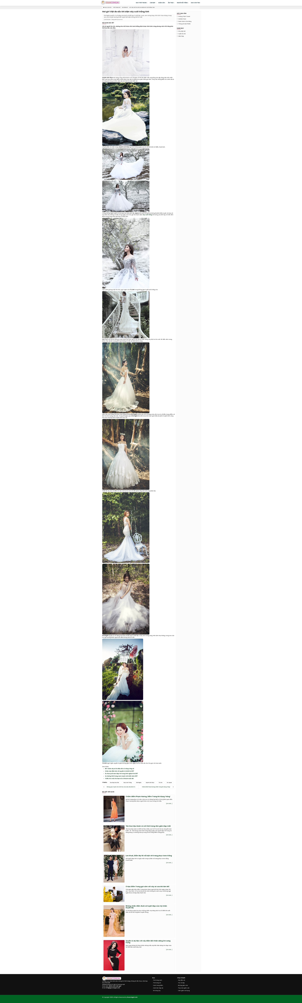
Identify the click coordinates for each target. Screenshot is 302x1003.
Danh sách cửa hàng (185, 21)
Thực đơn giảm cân (183, 988)
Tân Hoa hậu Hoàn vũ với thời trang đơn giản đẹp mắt (148, 826)
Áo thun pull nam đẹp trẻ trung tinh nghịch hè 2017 (121, 773)
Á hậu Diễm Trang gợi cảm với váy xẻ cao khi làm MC (147, 886)
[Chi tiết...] (169, 803)
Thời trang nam (157, 980)
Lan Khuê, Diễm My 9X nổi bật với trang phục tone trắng (149, 856)
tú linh (160, 782)
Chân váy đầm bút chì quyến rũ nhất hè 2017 (119, 771)
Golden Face (182, 19)
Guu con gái (108, 7)
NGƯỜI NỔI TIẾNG (182, 2)
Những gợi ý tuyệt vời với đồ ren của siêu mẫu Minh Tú (121, 786)
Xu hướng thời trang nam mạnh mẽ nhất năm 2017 (121, 776)
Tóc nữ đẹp (181, 982)
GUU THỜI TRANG (141, 2)
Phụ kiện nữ (182, 31)
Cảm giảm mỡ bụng (184, 990)
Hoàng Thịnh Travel (184, 16)
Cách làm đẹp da (158, 988)
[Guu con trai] (110, 2)
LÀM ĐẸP (152, 2)
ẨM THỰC (171, 2)
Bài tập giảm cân (183, 985)
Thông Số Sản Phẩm (185, 24)
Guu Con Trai (195, 2)
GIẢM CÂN (161, 2)
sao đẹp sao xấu (114, 782)
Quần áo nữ (182, 33)
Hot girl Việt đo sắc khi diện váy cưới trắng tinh (142, 7)
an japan (169, 782)
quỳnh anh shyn (150, 782)
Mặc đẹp (181, 36)
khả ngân (138, 782)
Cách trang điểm (158, 985)
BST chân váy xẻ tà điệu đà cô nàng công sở (119, 768)
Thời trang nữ (116, 7)
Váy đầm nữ (125, 7)
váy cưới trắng (147, 214)
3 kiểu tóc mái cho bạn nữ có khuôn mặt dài (119, 778)
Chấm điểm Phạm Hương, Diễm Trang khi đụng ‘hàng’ (156, 786)
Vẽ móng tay (156, 990)
